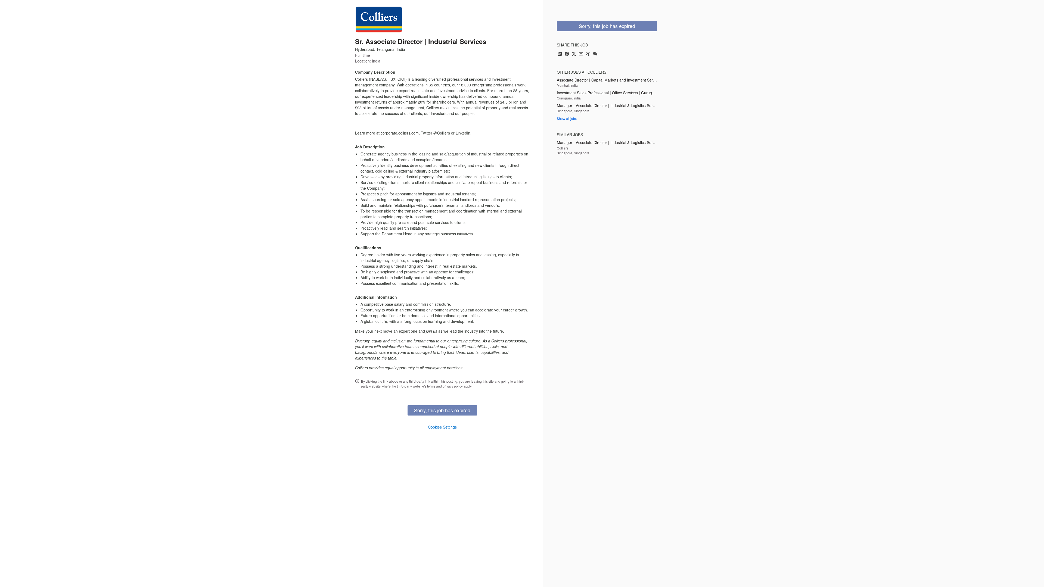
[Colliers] (379, 19)
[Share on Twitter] (574, 54)
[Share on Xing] (588, 54)
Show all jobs (567, 118)
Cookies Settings (442, 427)
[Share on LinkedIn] (560, 54)
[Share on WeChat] (595, 54)
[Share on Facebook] (567, 54)
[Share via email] (581, 54)
